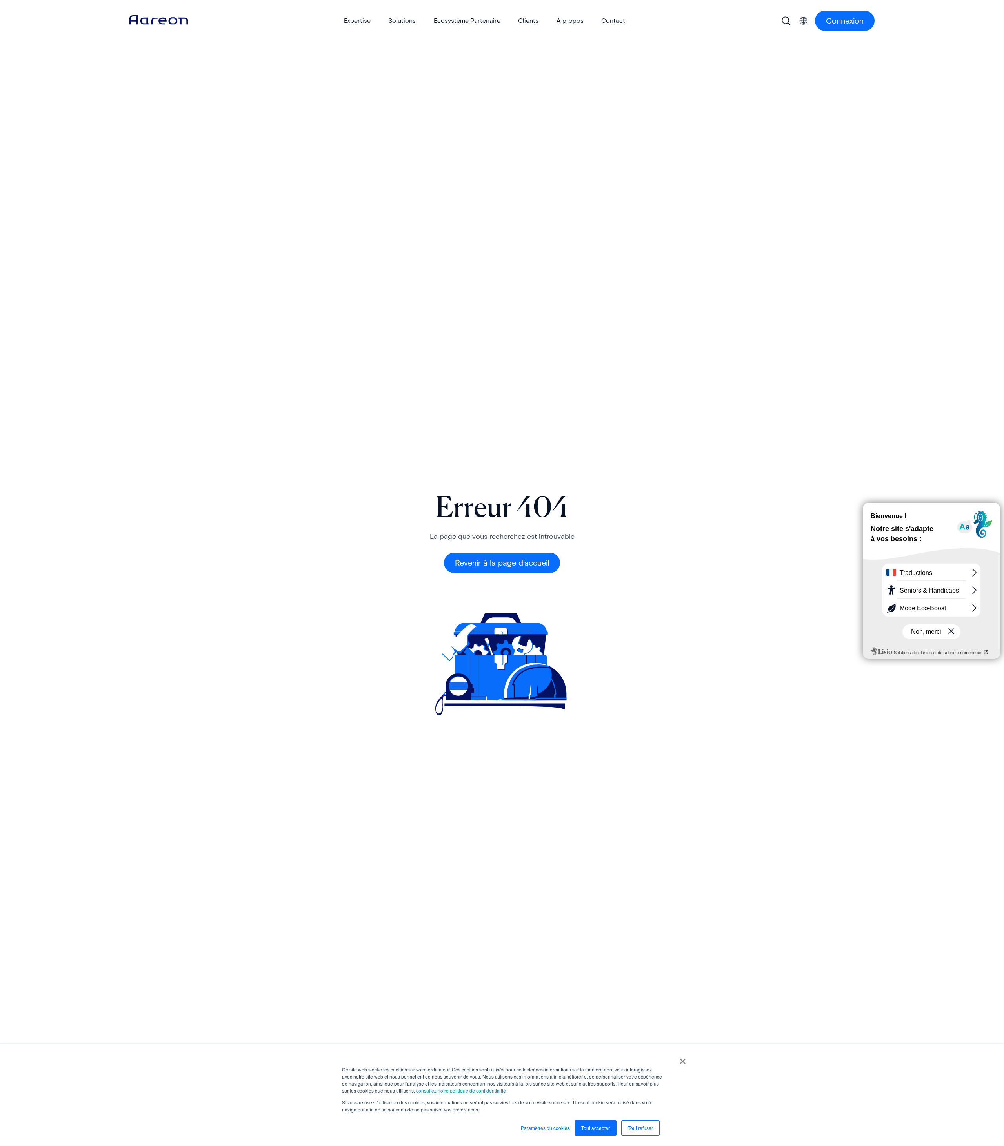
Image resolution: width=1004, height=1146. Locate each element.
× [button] (682, 1058)
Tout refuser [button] (640, 1127)
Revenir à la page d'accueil (502, 563)
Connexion (845, 20)
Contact (613, 20)
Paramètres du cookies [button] (545, 1127)
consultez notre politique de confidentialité (461, 1090)
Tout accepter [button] (595, 1127)
